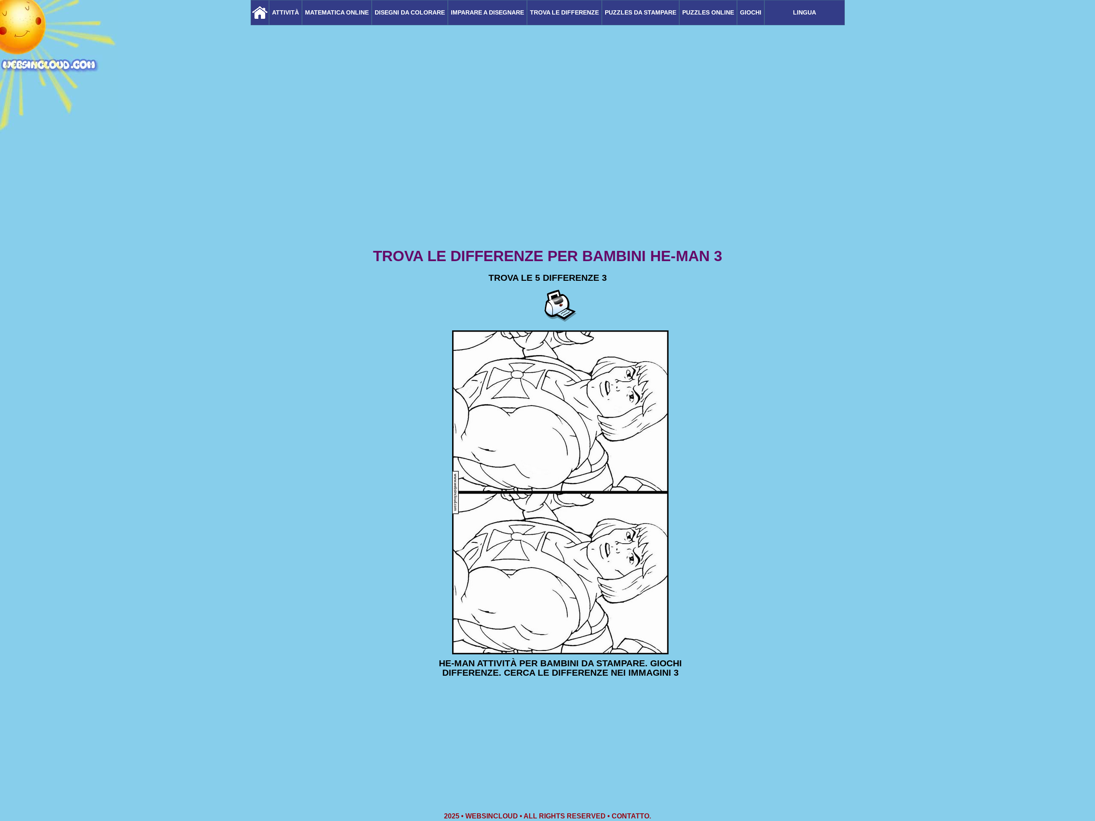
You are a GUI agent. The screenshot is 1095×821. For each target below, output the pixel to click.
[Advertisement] (547, 179)
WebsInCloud (491, 816)
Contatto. (631, 816)
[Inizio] (259, 12)
